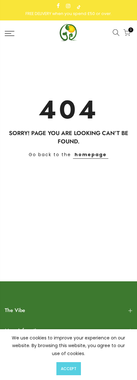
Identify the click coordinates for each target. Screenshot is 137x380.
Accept (68, 368)
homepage (91, 154)
